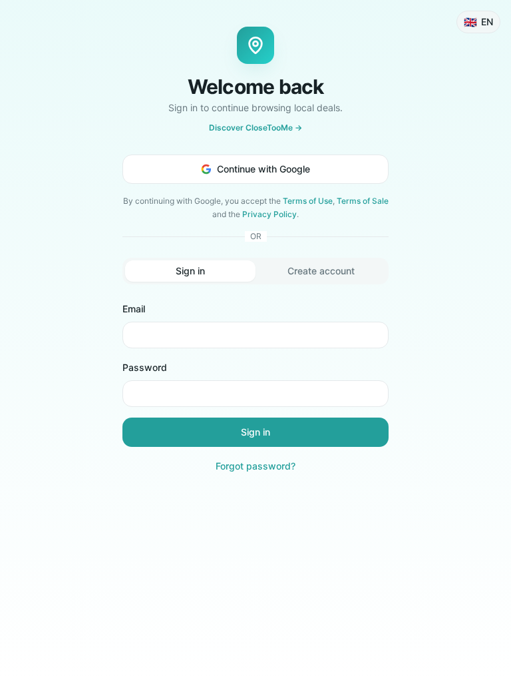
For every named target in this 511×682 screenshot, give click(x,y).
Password (144, 367)
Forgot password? (255, 466)
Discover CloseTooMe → (255, 128)
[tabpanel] (255, 387)
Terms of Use (308, 201)
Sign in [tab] (190, 270)
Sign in (255, 432)
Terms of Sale (363, 201)
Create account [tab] (321, 270)
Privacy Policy (269, 214)
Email (133, 308)
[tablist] (255, 271)
